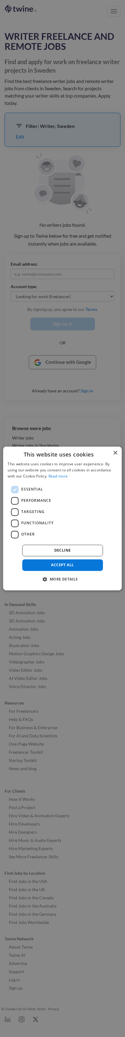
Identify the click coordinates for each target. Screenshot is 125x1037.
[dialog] (62, 518)
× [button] (115, 453)
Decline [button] (62, 550)
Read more (58, 476)
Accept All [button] (62, 564)
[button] (62, 579)
